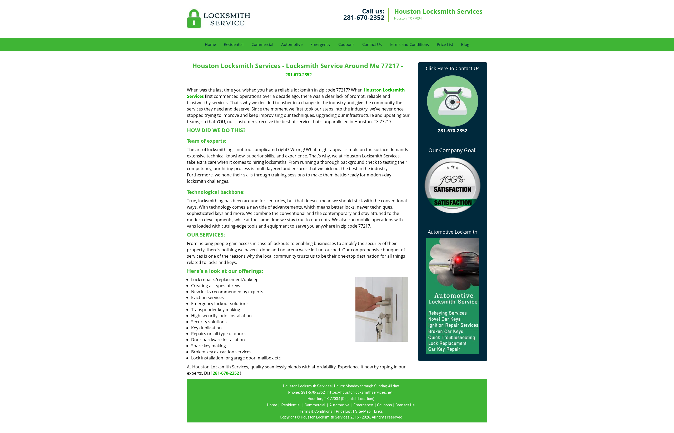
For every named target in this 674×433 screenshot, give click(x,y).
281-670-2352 (363, 17)
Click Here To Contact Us (452, 68)
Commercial (262, 44)
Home (210, 44)
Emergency (320, 44)
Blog (465, 44)
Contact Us (372, 44)
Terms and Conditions (409, 44)
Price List (445, 44)
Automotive (292, 44)
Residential (234, 44)
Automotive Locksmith (452, 232)
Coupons (346, 44)
